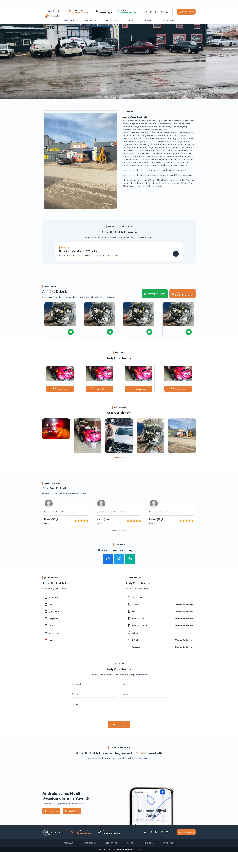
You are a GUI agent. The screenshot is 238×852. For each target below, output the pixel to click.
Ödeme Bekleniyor (184, 604)
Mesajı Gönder (119, 725)
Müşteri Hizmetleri (81, 11)
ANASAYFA (69, 20)
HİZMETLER (111, 20)
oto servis (116, 758)
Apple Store (53, 811)
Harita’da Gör (106, 11)
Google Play (74, 811)
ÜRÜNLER (148, 20)
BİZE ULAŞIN (168, 20)
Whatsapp (129, 11)
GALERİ (130, 20)
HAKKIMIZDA (90, 20)
